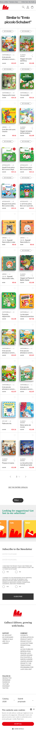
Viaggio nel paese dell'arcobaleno (26, 132)
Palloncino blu (6, 423)
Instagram (6, 680)
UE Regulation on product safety (27, 638)
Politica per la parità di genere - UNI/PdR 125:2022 (26, 659)
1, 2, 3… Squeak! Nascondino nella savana (8, 277)
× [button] (33, 709)
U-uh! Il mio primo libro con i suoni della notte (27, 205)
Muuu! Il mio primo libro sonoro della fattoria (26, 168)
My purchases (7, 637)
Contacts (24, 635)
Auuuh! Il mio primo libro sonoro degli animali (8, 168)
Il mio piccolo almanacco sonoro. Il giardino (9, 388)
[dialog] (18, 720)
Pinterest (6, 686)
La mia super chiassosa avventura (27, 315)
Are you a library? (6, 642)
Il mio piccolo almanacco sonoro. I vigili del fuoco (9, 58)
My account (7, 635)
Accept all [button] (18, 724)
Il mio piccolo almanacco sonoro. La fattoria (26, 388)
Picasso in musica (8, 463)
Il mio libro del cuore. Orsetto (9, 130)
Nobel (18, 523)
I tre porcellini (24, 95)
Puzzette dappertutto (6, 315)
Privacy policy (26, 641)
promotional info (25, 646)
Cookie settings (26, 643)
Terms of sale (7, 639)
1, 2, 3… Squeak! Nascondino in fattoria (25, 241)
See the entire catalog (18, 487)
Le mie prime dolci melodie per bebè (26, 464)
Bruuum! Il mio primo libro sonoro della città (9, 205)
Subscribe (18, 596)
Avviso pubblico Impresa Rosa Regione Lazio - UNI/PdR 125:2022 (26, 652)
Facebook (6, 682)
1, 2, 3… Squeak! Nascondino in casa (8, 241)
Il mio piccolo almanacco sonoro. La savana (8, 352)
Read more (20, 719)
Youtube (5, 684)
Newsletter (6, 678)
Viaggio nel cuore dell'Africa (26, 60)
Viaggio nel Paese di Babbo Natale (27, 279)
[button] (18, 729)
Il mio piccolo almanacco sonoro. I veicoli (27, 352)
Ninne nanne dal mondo (25, 426)
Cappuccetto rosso (8, 95)
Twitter (5, 688)
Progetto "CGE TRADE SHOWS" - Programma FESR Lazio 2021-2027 (26, 666)
